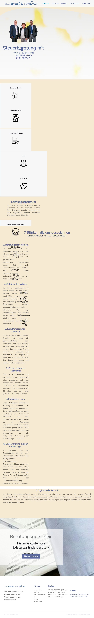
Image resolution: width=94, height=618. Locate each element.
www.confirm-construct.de (78, 596)
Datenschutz (74, 3)
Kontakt (64, 3)
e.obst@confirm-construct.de (79, 594)
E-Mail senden (32, 556)
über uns (55, 3)
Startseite (45, 3)
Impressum (86, 3)
